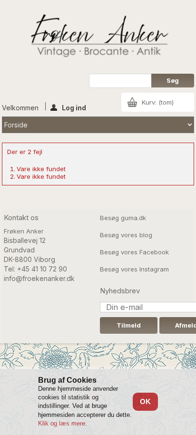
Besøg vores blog (126, 235)
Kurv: (158, 102)
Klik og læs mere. (62, 423)
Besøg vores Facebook (134, 252)
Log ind (74, 107)
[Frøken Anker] (98, 37)
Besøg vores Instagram (134, 269)
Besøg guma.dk (123, 218)
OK (145, 401)
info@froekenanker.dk (39, 278)
